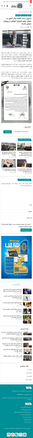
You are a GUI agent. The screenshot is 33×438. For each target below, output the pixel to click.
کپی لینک (7, 132)
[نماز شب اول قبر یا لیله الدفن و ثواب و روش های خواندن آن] (27, 298)
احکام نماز (29, 373)
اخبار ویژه (27, 127)
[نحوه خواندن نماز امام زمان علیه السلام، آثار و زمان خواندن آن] (27, 319)
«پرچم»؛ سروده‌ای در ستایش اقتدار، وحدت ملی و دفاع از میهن (16, 1)
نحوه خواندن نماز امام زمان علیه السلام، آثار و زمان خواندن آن (12, 316)
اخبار (19, 12)
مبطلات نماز (29, 379)
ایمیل (30, 211)
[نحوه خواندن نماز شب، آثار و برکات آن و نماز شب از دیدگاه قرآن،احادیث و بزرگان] (27, 291)
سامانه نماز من (27, 422)
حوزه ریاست (24, 15)
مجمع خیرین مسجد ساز (25, 414)
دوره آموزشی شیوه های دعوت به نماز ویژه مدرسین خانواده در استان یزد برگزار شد (24, 170)
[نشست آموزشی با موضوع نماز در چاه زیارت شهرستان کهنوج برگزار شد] (8, 147)
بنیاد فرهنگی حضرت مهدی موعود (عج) (22, 412)
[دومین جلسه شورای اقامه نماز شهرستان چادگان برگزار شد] (8, 163)
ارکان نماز (29, 376)
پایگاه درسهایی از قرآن (25, 409)
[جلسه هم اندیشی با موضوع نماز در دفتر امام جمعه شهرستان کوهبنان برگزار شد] (24, 147)
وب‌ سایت (29, 218)
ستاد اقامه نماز (26, 12)
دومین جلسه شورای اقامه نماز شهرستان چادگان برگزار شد (9, 169)
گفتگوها (18, 15)
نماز (10, 428)
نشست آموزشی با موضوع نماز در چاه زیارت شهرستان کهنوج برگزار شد (9, 154)
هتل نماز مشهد (27, 419)
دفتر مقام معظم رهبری (25, 407)
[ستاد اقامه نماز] (16, 5)
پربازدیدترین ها (16, 284)
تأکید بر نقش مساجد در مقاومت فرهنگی (12, 356)
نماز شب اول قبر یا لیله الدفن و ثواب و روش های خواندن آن (13, 296)
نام (30, 205)
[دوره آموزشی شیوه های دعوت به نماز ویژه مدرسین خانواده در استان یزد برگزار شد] (24, 163)
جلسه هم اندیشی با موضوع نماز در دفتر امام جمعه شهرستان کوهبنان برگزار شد (25, 154)
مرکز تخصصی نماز (26, 417)
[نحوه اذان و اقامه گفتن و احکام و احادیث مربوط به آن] (27, 311)
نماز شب (29, 369)
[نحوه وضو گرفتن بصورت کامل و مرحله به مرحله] (27, 304)
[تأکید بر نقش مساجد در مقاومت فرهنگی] (27, 358)
